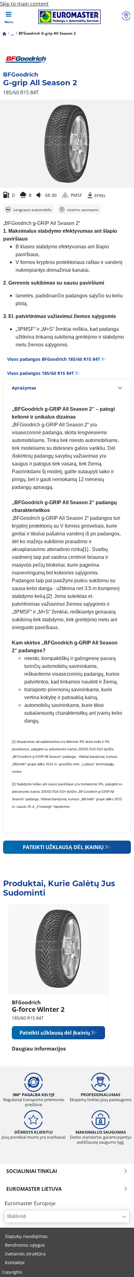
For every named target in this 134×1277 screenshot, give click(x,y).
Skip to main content (24, 3)
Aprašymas (24, 388)
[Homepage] (4, 33)
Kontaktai (15, 1262)
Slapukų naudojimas (26, 1236)
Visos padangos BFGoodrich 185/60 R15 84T (53, 359)
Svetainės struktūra (25, 1254)
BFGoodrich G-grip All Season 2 (47, 33)
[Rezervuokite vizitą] (126, 17)
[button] (12, 33)
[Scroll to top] (118, 1264)
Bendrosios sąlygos (25, 1245)
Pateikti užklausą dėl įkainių (63, 847)
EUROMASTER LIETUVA (34, 1188)
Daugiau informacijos (39, 1048)
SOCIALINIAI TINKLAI (31, 1171)
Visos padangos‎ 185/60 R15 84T (40, 373)
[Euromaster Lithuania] (69, 17)
